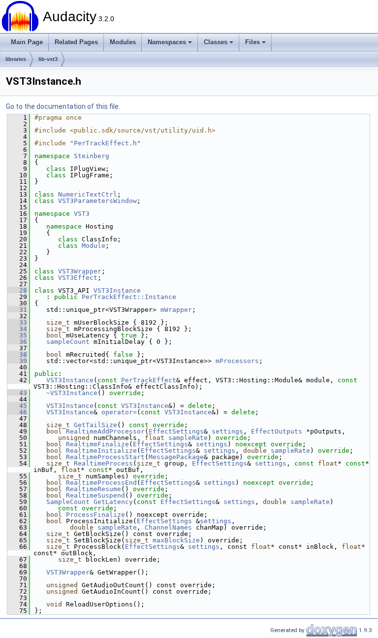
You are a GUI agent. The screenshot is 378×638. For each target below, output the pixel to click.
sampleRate (188, 437)
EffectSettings (176, 431)
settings (227, 431)
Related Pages (76, 42)
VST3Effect (77, 277)
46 (17, 412)
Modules (123, 42)
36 (17, 341)
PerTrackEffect (148, 380)
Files (252, 42)
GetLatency (113, 501)
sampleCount (68, 341)
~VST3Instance (71, 393)
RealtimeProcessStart (105, 457)
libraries (15, 59)
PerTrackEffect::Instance (129, 297)
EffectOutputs (276, 431)
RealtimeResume (93, 489)
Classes (215, 42)
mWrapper (176, 309)
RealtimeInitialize (101, 450)
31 (17, 309)
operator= (119, 412)
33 (17, 322)
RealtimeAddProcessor (105, 431)
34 (17, 329)
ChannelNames (168, 527)
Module (93, 245)
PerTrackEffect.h (105, 143)
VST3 (82, 213)
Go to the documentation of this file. (63, 106)
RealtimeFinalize (97, 444)
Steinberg (91, 156)
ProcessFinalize (95, 514)
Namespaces (167, 42)
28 (17, 290)
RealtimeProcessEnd (101, 482)
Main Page (27, 42)
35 (17, 335)
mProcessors (237, 361)
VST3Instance (117, 290)
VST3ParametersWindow (97, 200)
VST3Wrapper (79, 271)
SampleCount (68, 501)
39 (17, 361)
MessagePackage (176, 457)
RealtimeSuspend (95, 495)
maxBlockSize (176, 540)
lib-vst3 (48, 59)
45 (17, 405)
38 (17, 354)
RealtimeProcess (103, 463)
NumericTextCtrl (87, 194)
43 (17, 393)
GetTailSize (95, 425)
